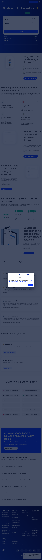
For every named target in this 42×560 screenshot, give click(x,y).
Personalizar (24, 284)
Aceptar (30, 284)
